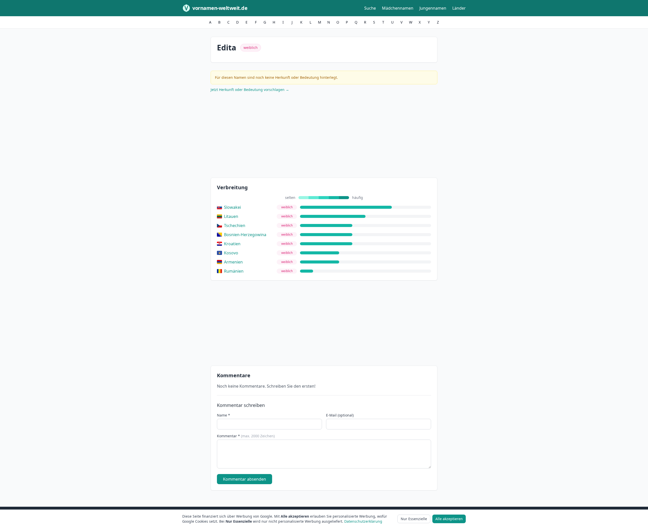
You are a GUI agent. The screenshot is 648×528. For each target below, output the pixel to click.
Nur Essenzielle (414, 518)
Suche (370, 8)
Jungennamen (432, 8)
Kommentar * (246, 435)
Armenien (233, 262)
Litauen (231, 216)
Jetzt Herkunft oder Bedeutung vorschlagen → (250, 89)
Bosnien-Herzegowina (245, 234)
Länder (459, 8)
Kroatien (232, 244)
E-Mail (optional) (340, 415)
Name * (223, 415)
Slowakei (232, 207)
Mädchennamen (397, 8)
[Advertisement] (324, 136)
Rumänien (234, 271)
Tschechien (234, 225)
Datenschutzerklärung (363, 521)
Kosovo (231, 253)
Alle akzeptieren (449, 518)
